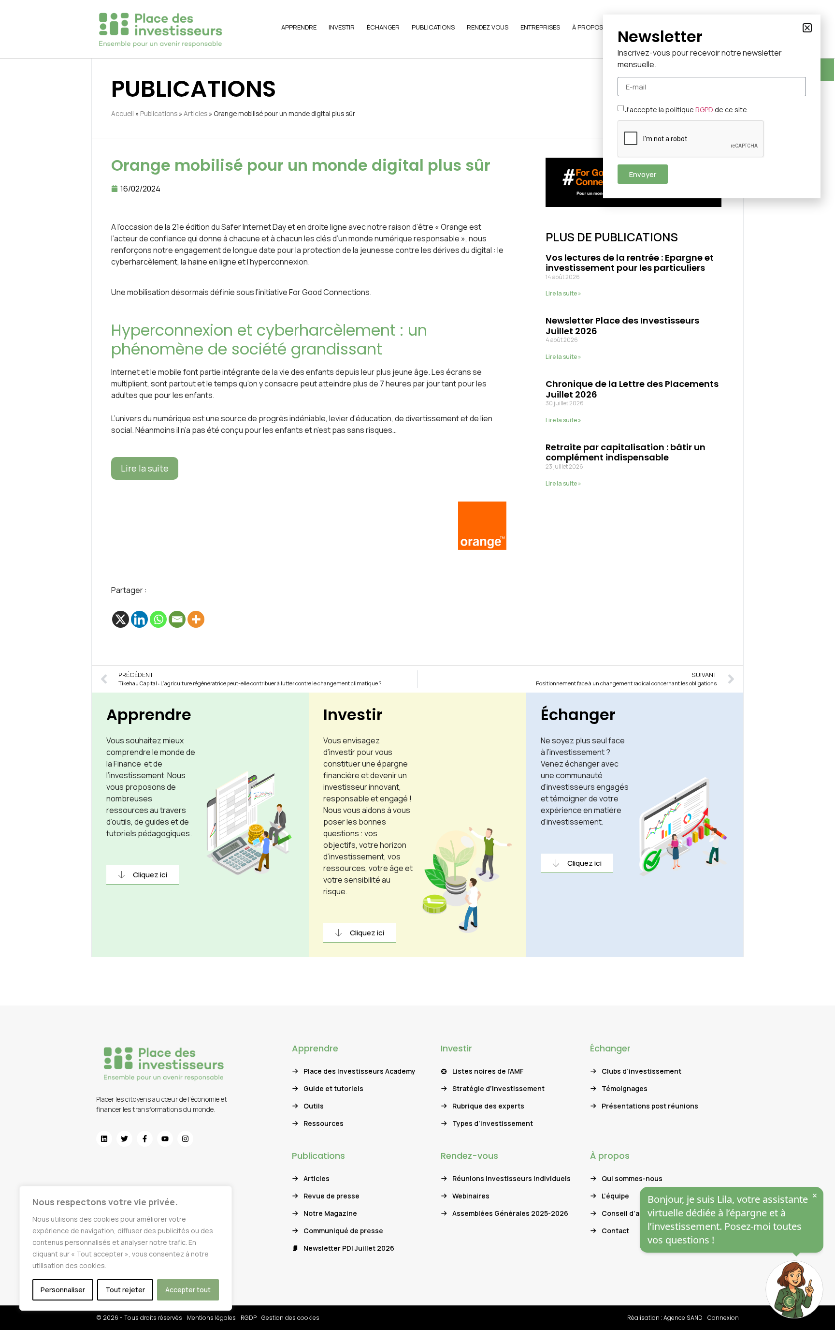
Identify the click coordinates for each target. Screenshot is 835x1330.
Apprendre (148, 714)
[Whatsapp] (158, 619)
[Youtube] (165, 1139)
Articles (195, 113)
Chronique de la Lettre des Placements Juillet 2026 (632, 389)
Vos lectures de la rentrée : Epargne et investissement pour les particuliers (630, 262)
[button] (807, 27)
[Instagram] (185, 1139)
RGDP (249, 1318)
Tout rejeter (125, 1289)
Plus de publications (612, 237)
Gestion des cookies (290, 1318)
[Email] (177, 619)
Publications (158, 113)
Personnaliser (63, 1289)
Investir (353, 714)
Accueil (122, 113)
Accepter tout (188, 1289)
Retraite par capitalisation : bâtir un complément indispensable (625, 452)
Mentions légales (211, 1318)
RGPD (704, 109)
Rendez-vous (469, 1156)
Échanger (578, 714)
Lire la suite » (563, 293)
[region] (125, 1248)
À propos (610, 1156)
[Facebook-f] (145, 1139)
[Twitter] (124, 1139)
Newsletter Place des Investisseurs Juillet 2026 (622, 325)
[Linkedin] (139, 619)
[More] (195, 619)
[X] (120, 619)
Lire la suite (145, 468)
